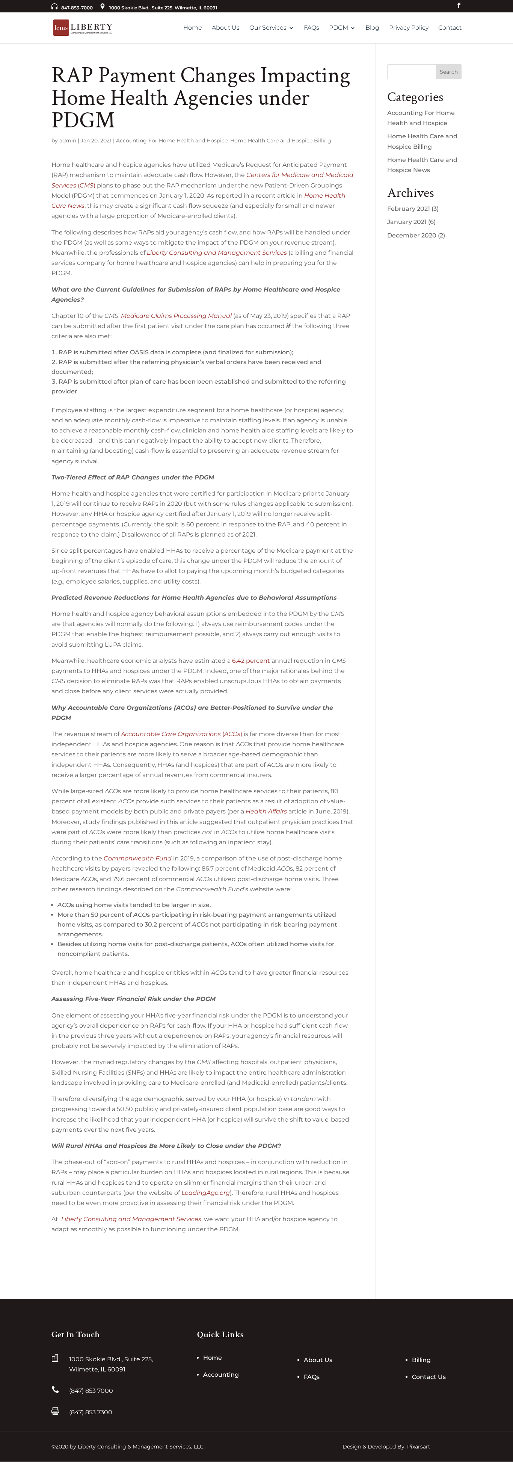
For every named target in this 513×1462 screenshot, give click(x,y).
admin (67, 140)
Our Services (268, 28)
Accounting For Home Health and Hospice (172, 140)
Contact (450, 28)
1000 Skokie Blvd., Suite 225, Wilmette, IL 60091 (163, 8)
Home (192, 28)
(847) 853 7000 (91, 1390)
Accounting (221, 1374)
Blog (372, 28)
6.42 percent (251, 660)
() (181, 734)
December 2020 (411, 235)
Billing (421, 1360)
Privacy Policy (409, 28)
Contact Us (429, 1376)
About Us (226, 28)
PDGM (338, 28)
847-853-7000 (77, 8)
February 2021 (408, 208)
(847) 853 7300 (90, 1412)
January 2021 (407, 221)
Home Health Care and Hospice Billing (280, 140)
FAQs (311, 28)
